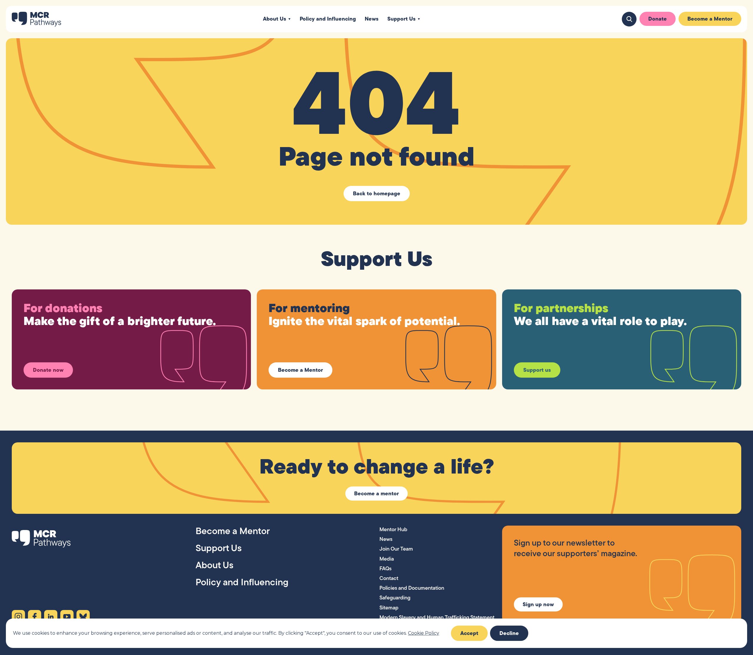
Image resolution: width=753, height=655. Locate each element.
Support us (537, 370)
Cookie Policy (423, 633)
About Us (274, 19)
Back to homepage (376, 193)
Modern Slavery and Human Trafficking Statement (436, 617)
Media (386, 559)
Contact (388, 578)
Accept (469, 633)
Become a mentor (376, 493)
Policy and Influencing (328, 19)
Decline (509, 633)
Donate (657, 19)
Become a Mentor (709, 19)
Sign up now (538, 604)
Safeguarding (394, 597)
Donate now (48, 370)
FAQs (385, 568)
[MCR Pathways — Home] (36, 19)
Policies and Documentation (411, 588)
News (372, 19)
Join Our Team (396, 549)
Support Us (401, 19)
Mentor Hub (393, 529)
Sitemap (389, 607)
